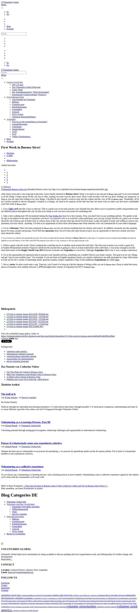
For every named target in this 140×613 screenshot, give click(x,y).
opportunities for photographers (20, 359)
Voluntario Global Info (31, 425)
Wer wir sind (17, 85)
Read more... (6, 559)
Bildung (15, 102)
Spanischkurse (18, 129)
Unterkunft (16, 127)
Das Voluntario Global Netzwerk (26, 87)
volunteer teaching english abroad (25, 610)
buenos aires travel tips (63, 595)
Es (8, 12)
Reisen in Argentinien (16, 534)
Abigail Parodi (11, 425)
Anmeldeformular (19, 124)
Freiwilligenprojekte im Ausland (13, 601)
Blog (9, 26)
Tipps (14, 511)
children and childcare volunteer (85, 595)
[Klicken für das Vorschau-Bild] (14, 189)
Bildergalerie (12, 160)
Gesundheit (17, 109)
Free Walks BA (55, 216)
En (8, 14)
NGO (61, 603)
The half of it (8, 394)
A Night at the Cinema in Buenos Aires (23, 377)
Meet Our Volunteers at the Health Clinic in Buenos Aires (31, 374)
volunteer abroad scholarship (56, 607)
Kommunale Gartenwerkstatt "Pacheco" (29, 94)
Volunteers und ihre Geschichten (21, 504)
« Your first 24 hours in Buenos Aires (40, 486)
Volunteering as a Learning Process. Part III (25, 422)
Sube (11, 209)
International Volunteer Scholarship (47, 603)
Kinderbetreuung (19, 107)
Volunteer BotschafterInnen (24, 117)
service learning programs (18, 361)
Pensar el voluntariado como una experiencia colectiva (31, 443)
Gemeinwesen (18, 104)
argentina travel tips (11, 595)
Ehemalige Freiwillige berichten (26, 507)
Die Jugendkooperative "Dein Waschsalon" (30, 92)
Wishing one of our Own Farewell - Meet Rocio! (28, 379)
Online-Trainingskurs (21, 136)
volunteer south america (17, 351)
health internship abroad (58, 601)
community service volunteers (44, 598)
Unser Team (17, 90)
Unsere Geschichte (15, 82)
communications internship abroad (21, 356)
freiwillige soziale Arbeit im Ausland (37, 601)
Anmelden (11, 119)
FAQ (14, 134)
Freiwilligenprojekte (15, 97)
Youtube (4, 590)
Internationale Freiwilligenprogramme (82, 601)
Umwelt (15, 112)
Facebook (5, 583)
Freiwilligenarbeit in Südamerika (104, 598)
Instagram (5, 588)
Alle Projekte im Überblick (23, 99)
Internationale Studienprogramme (109, 601)
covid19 (59, 598)
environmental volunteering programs (77, 598)
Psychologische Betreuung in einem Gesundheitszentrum (102, 603)
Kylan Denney (11, 397)
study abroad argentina (38, 607)
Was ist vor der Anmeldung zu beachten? (29, 122)
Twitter (4, 585)
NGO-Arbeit (17, 114)
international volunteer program (20, 354)
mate (117, 260)
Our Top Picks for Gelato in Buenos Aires (25, 372)
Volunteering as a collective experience (22, 466)
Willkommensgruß (20, 509)
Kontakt (10, 29)
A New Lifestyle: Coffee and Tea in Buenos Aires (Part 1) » (82, 486)
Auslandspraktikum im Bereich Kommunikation (37, 595)
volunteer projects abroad (107, 607)
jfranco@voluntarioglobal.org (20, 572)
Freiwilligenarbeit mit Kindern (127, 598)
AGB (14, 131)
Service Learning (28, 397)
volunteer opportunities (81, 606)
